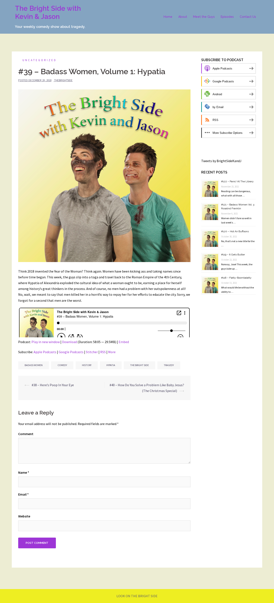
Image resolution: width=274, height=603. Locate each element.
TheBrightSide (63, 80)
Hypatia (110, 365)
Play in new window (45, 342)
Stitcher (92, 352)
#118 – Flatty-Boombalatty (236, 277)
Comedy (62, 365)
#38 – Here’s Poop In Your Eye (53, 385)
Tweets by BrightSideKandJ (221, 161)
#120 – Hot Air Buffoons (235, 231)
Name (23, 472)
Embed (124, 342)
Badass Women (34, 365)
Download (69, 342)
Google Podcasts (71, 352)
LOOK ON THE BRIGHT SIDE (137, 596)
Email (23, 494)
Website (24, 516)
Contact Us (248, 16)
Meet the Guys (204, 16)
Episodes (227, 16)
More (112, 352)
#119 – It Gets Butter (233, 254)
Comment (25, 434)
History (86, 365)
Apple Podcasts (45, 352)
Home (168, 16)
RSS (103, 352)
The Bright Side (139, 365)
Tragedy (169, 365)
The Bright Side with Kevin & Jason (48, 12)
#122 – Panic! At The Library (237, 181)
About (182, 16)
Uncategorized (39, 60)
